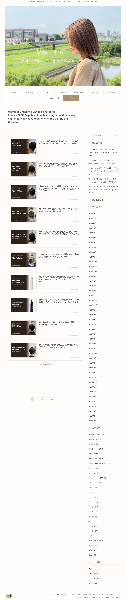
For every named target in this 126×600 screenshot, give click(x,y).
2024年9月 (92, 276)
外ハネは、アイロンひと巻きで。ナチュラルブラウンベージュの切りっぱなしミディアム (103, 190)
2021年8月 (92, 401)
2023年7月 (92, 324)
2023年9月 (92, 315)
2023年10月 (92, 310)
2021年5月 (92, 411)
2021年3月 (92, 421)
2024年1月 (92, 295)
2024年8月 (92, 281)
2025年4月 (92, 252)
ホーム (50, 594)
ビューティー (93, 497)
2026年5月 (92, 228)
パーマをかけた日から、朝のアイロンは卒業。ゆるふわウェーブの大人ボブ (103, 161)
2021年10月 (92, 392)
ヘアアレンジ (93, 512)
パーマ (90, 492)
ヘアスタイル (93, 526)
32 (52, 399)
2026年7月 (92, 218)
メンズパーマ (93, 545)
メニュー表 (100, 594)
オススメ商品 (93, 444)
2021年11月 (92, 387)
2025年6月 (92, 242)
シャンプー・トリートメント (99, 463)
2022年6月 (92, 358)
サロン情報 (92, 594)
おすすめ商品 (109, 594)
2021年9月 (92, 397)
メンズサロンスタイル (96, 541)
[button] (116, 136)
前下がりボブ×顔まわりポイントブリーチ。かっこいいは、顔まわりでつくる (103, 180)
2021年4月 (92, 416)
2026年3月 (92, 238)
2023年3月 (92, 344)
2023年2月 (92, 348)
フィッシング (93, 507)
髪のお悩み (92, 555)
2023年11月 (92, 305)
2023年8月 (92, 320)
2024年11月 (92, 267)
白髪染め (73, 594)
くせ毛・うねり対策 (95, 449)
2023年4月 (92, 339)
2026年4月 (92, 233)
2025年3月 (92, 257)
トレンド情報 (93, 488)
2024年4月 (92, 286)
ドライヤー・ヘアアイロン (98, 478)
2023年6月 (92, 329)
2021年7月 (92, 406)
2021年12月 (92, 382)
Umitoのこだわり (94, 439)
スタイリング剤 (94, 473)
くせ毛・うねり (82, 594)
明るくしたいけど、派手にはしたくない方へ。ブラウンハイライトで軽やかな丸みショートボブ (103, 171)
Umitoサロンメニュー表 (97, 435)
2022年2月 (92, 373)
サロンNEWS (93, 454)
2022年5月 (92, 363)
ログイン (91, 569)
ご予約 (117, 594)
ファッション (93, 502)
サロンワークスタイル (96, 459)
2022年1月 (92, 377)
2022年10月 (92, 353)
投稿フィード (93, 574)
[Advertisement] (45, 130)
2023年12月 (92, 300)
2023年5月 (92, 334)
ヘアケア (91, 521)
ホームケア (92, 531)
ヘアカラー (92, 516)
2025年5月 (92, 247)
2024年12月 (92, 262)
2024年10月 (92, 271)
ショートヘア (93, 468)
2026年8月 (92, 214)
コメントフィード (95, 578)
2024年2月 (92, 291)
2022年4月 (92, 368)
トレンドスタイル (95, 483)
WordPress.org (94, 583)
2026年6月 (92, 223)
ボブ (90, 536)
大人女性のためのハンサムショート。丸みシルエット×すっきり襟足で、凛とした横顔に (103, 153)
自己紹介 (91, 550)
